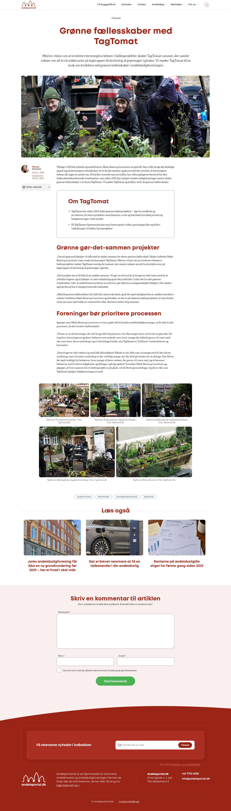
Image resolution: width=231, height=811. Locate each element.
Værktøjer (176, 5)
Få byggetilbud (106, 5)
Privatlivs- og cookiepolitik (185, 765)
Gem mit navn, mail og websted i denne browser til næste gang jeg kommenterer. (100, 670)
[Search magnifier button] (207, 5)
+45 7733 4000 (190, 774)
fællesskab (103, 497)
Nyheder (127, 5)
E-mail (122, 656)
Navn (61, 656)
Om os (191, 5)
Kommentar (64, 612)
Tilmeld (185, 745)
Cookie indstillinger (129, 802)
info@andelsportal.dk (196, 779)
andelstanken (84, 497)
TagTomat (149, 497)
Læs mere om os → (67, 785)
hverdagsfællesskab (126, 497)
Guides (142, 5)
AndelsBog (158, 5)
